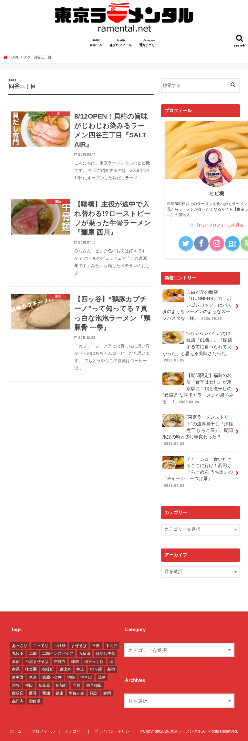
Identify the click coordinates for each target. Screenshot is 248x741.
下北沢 (111, 645)
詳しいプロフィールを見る (220, 225)
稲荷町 (61, 685)
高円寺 (18, 701)
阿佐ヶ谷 (76, 693)
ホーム (99, 43)
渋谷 (16, 685)
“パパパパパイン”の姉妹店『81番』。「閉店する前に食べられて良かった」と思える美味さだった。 (197, 346)
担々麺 (96, 669)
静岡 (107, 693)
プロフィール (123, 43)
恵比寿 (65, 669)
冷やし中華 (105, 653)
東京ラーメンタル (185, 731)
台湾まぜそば (36, 661)
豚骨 (33, 693)
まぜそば (79, 645)
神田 (29, 685)
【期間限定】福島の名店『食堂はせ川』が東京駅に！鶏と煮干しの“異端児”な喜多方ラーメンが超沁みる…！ (197, 388)
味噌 (75, 661)
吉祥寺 (60, 661)
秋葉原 (44, 685)
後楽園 (31, 669)
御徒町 (48, 669)
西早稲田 (94, 685)
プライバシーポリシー (113, 731)
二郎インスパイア (57, 653)
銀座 (59, 693)
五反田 (84, 653)
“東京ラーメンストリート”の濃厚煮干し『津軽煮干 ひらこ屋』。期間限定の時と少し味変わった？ (197, 430)
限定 (94, 693)
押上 (80, 669)
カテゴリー (151, 43)
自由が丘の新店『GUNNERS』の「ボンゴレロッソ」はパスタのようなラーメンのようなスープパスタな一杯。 (197, 305)
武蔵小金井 (52, 677)
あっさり (19, 645)
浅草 (102, 677)
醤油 (46, 693)
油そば (86, 677)
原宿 (16, 661)
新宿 (111, 669)
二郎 (33, 653)
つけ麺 (60, 645)
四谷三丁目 (94, 661)
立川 (76, 685)
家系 (16, 669)
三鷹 (96, 645)
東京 (33, 677)
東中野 (18, 677)
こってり (40, 645)
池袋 (71, 677)
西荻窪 (18, 693)
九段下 (18, 653)
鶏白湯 (35, 701)
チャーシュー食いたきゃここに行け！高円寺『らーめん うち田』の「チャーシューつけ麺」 (197, 472)
